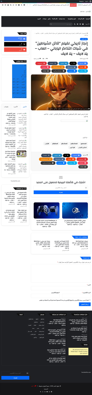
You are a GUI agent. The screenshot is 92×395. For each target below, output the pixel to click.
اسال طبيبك (41, 325)
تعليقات (6, 107)
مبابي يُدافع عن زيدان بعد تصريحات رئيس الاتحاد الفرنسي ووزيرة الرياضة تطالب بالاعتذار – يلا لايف (10, 118)
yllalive (54, 143)
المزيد (39, 18)
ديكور (49, 18)
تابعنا (21, 314)
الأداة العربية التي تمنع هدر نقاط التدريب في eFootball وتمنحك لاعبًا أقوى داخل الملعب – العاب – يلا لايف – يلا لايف (61, 244)
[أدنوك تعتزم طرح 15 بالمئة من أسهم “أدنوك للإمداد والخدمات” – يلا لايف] (22, 132)
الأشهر (25, 107)
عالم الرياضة (81, 18)
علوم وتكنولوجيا (72, 18)
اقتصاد (29, 325)
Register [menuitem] (81, 1)
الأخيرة (16, 107)
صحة (33, 328)
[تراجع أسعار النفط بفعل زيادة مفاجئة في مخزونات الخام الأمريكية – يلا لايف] (22, 144)
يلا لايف (72, 147)
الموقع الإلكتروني (55, 292)
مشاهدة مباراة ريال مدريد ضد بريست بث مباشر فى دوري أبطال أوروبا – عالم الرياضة (10, 155)
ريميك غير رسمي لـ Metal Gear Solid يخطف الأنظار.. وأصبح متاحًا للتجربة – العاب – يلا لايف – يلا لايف (42, 244)
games (83, 143)
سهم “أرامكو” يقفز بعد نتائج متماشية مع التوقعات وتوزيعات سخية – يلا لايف (9, 168)
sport (37, 319)
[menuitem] (90, 1)
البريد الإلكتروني (86, 292)
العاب (46, 143)
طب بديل (30, 331)
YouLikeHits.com (15, 181)
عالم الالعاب (78, 33)
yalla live (74, 143)
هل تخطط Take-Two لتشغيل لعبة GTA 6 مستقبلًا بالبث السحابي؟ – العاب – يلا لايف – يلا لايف (22, 215)
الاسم (89, 285)
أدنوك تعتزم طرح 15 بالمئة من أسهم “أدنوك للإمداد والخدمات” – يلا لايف (9, 131)
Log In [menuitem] (86, 1)
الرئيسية (88, 18)
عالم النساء (55, 18)
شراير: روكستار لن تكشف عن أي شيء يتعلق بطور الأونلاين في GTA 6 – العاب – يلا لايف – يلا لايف (9, 215)
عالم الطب (41, 337)
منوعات (45, 18)
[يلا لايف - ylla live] (85, 11)
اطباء (35, 325)
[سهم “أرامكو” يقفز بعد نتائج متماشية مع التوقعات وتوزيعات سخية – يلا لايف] (22, 168)
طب (35, 331)
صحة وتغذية (62, 18)
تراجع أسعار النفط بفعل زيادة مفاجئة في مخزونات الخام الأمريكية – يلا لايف (10, 143)
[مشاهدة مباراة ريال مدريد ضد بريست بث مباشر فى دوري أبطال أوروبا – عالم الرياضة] (22, 153)
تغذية (38, 328)
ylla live (63, 143)
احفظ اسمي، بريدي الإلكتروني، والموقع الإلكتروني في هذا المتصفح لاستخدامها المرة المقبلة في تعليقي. (64, 300)
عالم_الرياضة (41, 334)
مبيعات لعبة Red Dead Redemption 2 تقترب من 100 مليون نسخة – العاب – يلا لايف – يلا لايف (80, 244)
